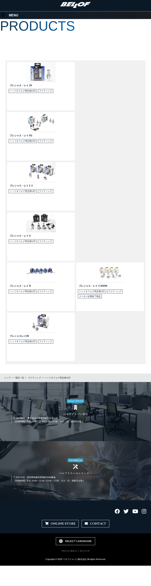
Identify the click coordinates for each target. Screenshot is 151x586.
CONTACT (98, 523)
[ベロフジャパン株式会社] (75, 6)
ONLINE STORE (63, 523)
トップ (7, 377)
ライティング (34, 377)
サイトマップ (84, 551)
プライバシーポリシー (69, 551)
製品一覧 (19, 377)
